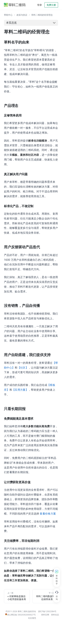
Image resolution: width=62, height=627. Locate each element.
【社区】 (23, 367)
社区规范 (32, 618)
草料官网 (45, 614)
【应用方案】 (20, 390)
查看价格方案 (48, 513)
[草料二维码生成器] (14, 5)
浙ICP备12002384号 (47, 611)
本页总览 (11, 22)
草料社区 (55, 614)
